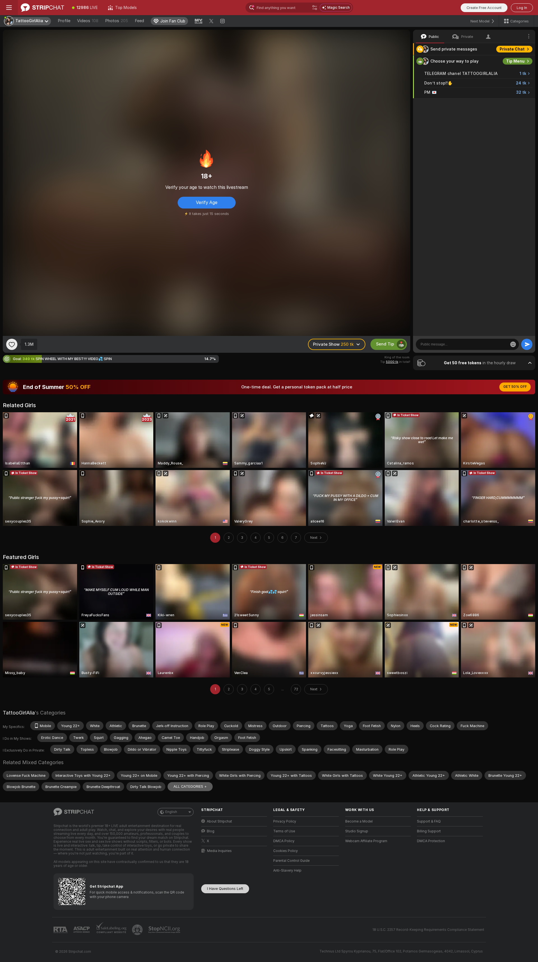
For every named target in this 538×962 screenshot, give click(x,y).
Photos (116, 20)
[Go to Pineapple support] (138, 929)
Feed (139, 20)
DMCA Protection (431, 841)
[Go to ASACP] (82, 930)
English (171, 812)
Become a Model (359, 821)
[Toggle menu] (9, 7)
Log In (522, 8)
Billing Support (429, 831)
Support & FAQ (429, 821)
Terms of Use (284, 831)
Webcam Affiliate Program (366, 841)
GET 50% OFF (515, 387)
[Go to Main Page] (42, 7)
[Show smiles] (513, 344)
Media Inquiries (219, 851)
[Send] (526, 344)
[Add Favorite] (11, 344)
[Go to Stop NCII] (164, 929)
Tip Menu (515, 61)
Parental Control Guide (291, 861)
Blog (210, 831)
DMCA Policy (283, 841)
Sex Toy (517, 104)
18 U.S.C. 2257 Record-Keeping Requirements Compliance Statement (428, 930)
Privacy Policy (284, 821)
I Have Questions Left (225, 889)
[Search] (315, 8)
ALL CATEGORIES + (190, 786)
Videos (87, 20)
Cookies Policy (285, 851)
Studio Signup (356, 831)
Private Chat (512, 49)
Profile (64, 20)
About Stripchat (219, 821)
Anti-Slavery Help (287, 870)
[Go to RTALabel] (61, 929)
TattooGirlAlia (19, 713)
